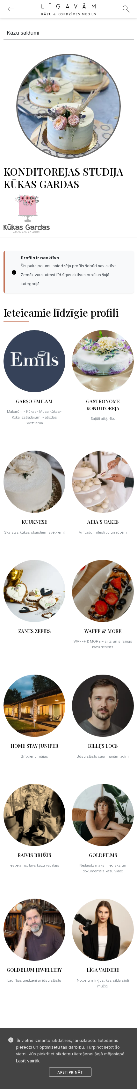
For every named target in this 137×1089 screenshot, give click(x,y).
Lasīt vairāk (28, 1060)
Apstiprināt (70, 1072)
